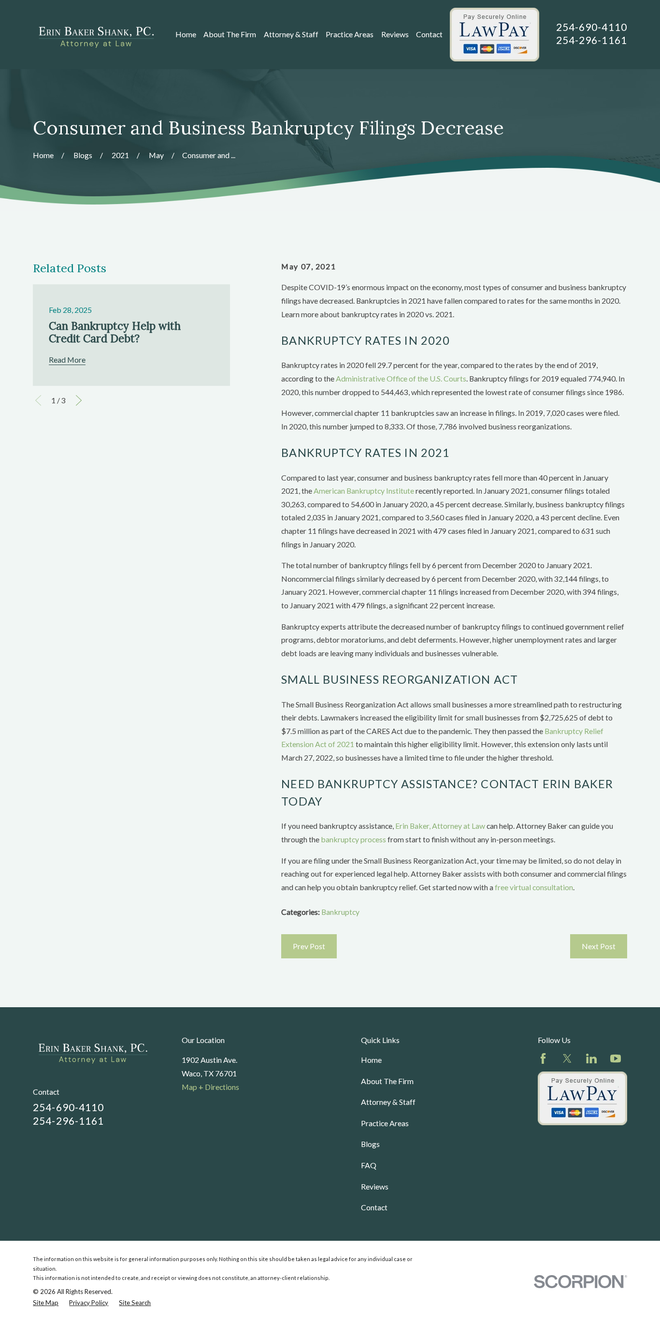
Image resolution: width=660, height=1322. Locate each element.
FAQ (368, 1165)
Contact (374, 1207)
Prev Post (309, 946)
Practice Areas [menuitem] (349, 34)
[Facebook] (543, 1058)
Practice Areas (385, 1123)
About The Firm (387, 1081)
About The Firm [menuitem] (229, 34)
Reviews (374, 1186)
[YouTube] (615, 1058)
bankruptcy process (353, 839)
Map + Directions (210, 1086)
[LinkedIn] (591, 1058)
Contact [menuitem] (429, 34)
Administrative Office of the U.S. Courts (401, 378)
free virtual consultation (534, 887)
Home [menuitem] (185, 34)
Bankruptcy (340, 911)
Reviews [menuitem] (395, 34)
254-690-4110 (591, 27)
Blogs (370, 1143)
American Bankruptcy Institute (364, 490)
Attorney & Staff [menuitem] (291, 34)
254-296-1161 (591, 40)
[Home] (96, 34)
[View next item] (78, 400)
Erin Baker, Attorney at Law (440, 825)
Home (371, 1059)
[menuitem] (45, 1302)
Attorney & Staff (388, 1101)
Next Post (599, 946)
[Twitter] (567, 1058)
